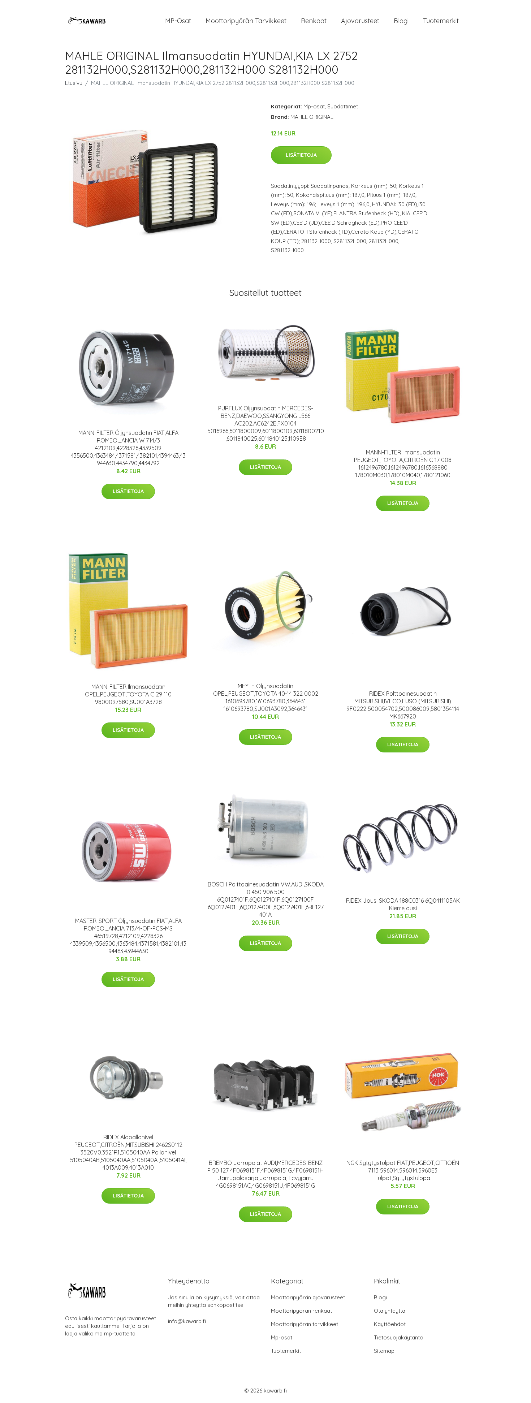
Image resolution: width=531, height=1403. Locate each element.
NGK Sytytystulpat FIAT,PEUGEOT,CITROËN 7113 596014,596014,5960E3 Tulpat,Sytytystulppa (402, 1170)
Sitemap (384, 1350)
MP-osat (178, 21)
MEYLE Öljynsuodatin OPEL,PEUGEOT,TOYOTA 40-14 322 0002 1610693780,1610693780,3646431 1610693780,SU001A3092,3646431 (265, 697)
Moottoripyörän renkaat (301, 1310)
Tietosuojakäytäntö (398, 1337)
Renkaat (314, 21)
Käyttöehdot (390, 1324)
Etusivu (73, 82)
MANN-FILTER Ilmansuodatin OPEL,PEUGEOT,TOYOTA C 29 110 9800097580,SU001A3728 (128, 694)
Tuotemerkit (441, 21)
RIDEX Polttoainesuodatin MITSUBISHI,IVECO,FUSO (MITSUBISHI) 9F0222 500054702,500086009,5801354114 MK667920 (402, 705)
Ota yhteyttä (389, 1310)
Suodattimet (342, 106)
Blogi (401, 21)
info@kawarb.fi (187, 1321)
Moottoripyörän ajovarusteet (308, 1297)
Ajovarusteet (360, 21)
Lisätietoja (301, 155)
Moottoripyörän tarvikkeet (246, 21)
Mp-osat (314, 106)
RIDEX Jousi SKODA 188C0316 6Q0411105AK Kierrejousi (403, 904)
